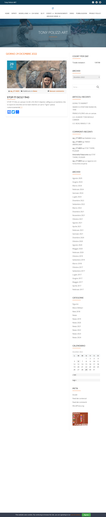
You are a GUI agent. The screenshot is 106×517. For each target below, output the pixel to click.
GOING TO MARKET (80, 103)
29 (86, 370)
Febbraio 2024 (78, 189)
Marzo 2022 (77, 208)
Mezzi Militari (77, 308)
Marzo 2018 (77, 263)
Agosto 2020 (77, 245)
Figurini (75, 304)
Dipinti (14, 13)
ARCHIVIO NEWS (52, 16)
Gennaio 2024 (77, 193)
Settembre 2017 (78, 271)
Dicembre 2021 (78, 212)
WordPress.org (78, 406)
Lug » (74, 380)
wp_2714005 (15, 91)
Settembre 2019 (78, 260)
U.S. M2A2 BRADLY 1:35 (81, 123)
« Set (74, 375)
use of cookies (75, 515)
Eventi (49, 13)
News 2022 (76, 330)
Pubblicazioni (81, 13)
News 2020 (76, 323)
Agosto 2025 (77, 178)
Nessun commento (57, 91)
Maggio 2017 (77, 282)
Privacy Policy (95, 13)
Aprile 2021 (76, 226)
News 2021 (76, 326)
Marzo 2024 (77, 186)
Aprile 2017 (76, 286)
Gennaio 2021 (77, 234)
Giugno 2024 (77, 182)
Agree (86, 515)
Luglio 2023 (76, 197)
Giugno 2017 (77, 278)
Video (72, 13)
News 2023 (76, 334)
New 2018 (76, 311)
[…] (21, 107)
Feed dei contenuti (79, 398)
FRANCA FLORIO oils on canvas (84, 113)
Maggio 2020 (77, 249)
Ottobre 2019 (77, 256)
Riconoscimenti (61, 13)
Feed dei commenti (79, 402)
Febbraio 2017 (78, 289)
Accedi (74, 395)
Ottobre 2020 (77, 241)
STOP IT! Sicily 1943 (18, 97)
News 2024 (76, 337)
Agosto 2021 (77, 223)
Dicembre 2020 (78, 237)
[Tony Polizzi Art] (53, 8)
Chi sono (35, 13)
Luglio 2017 (76, 275)
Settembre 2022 (78, 204)
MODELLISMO (23, 13)
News (35, 91)
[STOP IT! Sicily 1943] (37, 74)
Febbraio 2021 (78, 230)
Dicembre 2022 (78, 200)
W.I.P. (42, 13)
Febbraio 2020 (78, 252)
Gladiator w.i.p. (90, 138)
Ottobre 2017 (77, 267)
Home (7, 13)
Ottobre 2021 (77, 219)
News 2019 (76, 319)
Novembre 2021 (78, 215)
